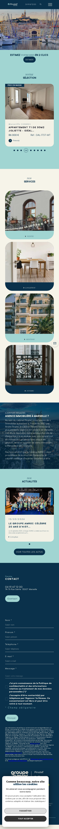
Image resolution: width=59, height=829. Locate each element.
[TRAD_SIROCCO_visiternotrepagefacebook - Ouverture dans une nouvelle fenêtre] (7, 608)
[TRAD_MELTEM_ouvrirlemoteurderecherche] (40, 4)
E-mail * (9, 656)
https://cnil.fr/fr (35, 743)
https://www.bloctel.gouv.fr (13, 753)
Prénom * (10, 632)
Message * (11, 669)
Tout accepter (25, 818)
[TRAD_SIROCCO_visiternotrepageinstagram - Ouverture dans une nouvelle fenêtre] (21, 608)
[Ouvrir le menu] (50, 4)
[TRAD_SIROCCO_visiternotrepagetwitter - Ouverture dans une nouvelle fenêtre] (14, 608)
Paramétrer (25, 810)
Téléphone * (11, 644)
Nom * (8, 620)
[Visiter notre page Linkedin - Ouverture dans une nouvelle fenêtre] (28, 608)
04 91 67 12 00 (13, 586)
